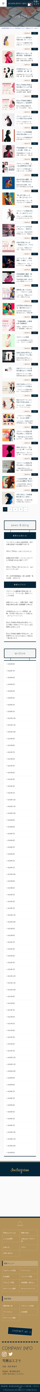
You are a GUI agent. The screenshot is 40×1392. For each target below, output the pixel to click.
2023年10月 (12, 874)
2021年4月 (11, 1030)
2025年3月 (11, 779)
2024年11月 (12, 806)
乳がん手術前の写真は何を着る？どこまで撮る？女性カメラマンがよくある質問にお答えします (19, 625)
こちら (17, 1374)
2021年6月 (11, 1017)
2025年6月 (11, 759)
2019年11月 (12, 1139)
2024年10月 (12, 813)
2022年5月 (11, 949)
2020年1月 (11, 1125)
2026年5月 (11, 684)
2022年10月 (12, 922)
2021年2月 (11, 1044)
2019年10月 (12, 1146)
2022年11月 (12, 915)
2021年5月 (11, 1023)
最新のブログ (20, 584)
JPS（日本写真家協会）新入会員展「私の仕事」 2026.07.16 (19, 577)
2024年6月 (11, 840)
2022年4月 (11, 956)
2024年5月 (11, 847)
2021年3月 (11, 1037)
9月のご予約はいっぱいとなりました (19, 551)
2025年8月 (11, 745)
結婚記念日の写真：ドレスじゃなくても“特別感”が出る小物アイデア (19, 559)
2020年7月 (11, 1091)
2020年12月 (12, 1057)
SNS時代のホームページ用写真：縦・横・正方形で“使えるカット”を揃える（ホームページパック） (19, 614)
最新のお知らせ (20, 536)
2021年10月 (12, 990)
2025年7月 (11, 752)
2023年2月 (11, 901)
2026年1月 (11, 711)
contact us (20, 1331)
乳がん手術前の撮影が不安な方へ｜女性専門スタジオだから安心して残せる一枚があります (19, 636)
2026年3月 (11, 698)
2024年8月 (11, 827)
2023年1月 (11, 908)
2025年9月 (11, 739)
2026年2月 (11, 705)
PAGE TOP (20, 1225)
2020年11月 (12, 1064)
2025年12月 (12, 718)
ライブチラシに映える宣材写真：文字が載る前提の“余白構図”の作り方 (19, 543)
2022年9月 (11, 928)
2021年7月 (11, 1010)
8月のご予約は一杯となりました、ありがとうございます (19, 568)
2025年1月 (11, 793)
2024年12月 (12, 800)
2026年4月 (11, 691)
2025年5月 (11, 766)
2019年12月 (12, 1132)
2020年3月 (11, 1112)
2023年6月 (11, 888)
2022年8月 (11, 935)
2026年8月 (11, 664)
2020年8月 (11, 1085)
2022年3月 (11, 962)
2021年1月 (11, 1051)
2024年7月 (11, 834)
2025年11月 (12, 725)
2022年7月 (11, 942)
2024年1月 (11, 867)
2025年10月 (12, 732)
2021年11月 (12, 983)
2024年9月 (11, 820)
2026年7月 (11, 671)
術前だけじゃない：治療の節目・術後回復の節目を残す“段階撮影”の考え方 (19, 603)
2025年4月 (11, 772)
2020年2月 (11, 1119)
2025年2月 (11, 786)
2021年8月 (11, 1003)
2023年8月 (11, 881)
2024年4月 (11, 854)
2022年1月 (11, 969)
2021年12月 (12, 976)
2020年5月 (11, 1098)
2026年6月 (11, 677)
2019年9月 (11, 1152)
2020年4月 (11, 1105)
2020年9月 (11, 1078)
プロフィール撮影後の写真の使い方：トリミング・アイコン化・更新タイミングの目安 (19, 593)
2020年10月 (12, 1071)
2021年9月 (11, 996)
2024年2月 (11, 861)
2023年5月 (11, 895)
